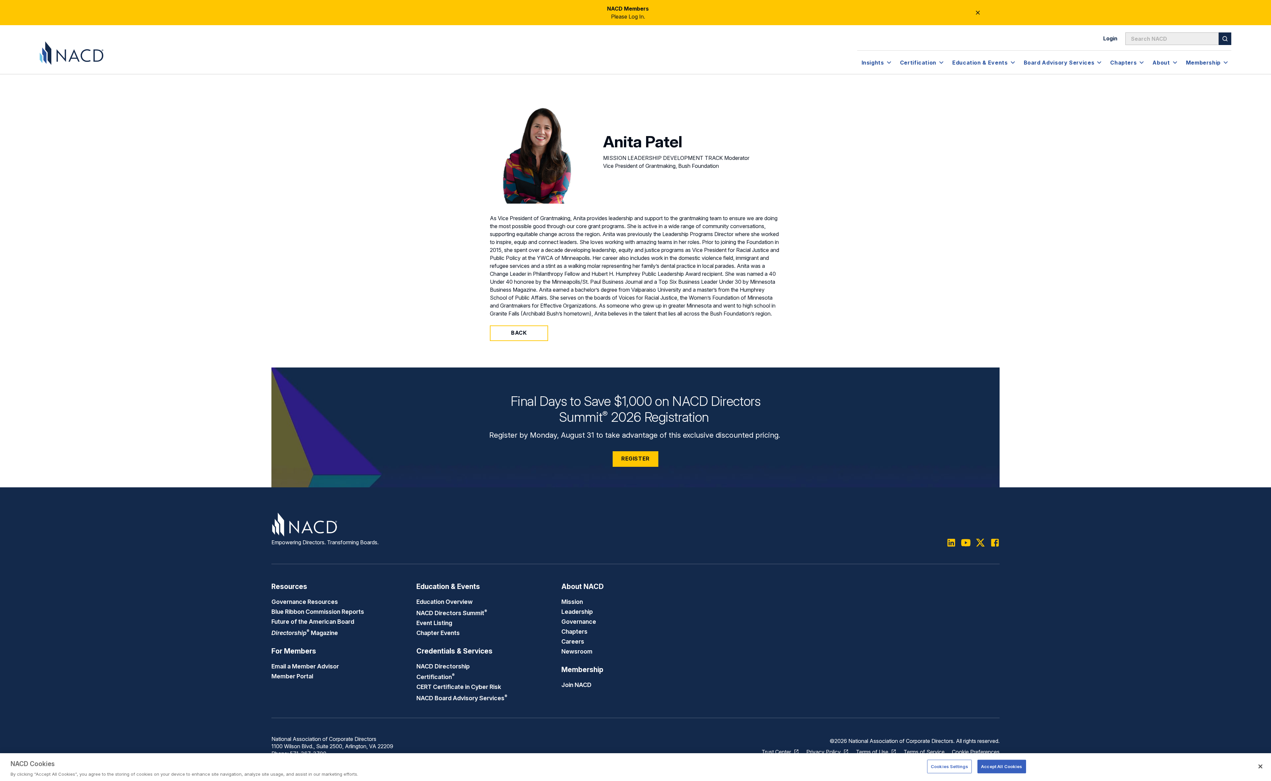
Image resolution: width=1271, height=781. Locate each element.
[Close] (1260, 766)
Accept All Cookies (1001, 766)
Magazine (304, 632)
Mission (572, 601)
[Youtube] (965, 543)
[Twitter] (980, 543)
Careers (572, 641)
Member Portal (292, 676)
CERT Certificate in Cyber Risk (458, 686)
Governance (578, 621)
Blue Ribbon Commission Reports (317, 611)
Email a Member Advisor (305, 666)
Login (1110, 38)
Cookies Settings (949, 766)
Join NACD (576, 684)
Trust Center (776, 752)
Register (635, 458)
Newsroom (576, 651)
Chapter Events (438, 632)
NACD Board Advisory (461, 698)
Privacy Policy (823, 752)
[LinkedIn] (951, 543)
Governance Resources (304, 601)
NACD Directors (451, 612)
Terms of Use (872, 752)
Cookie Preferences (976, 752)
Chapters (574, 631)
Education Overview (444, 601)
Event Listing (434, 622)
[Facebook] (995, 543)
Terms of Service (924, 752)
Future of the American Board (312, 621)
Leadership (577, 611)
